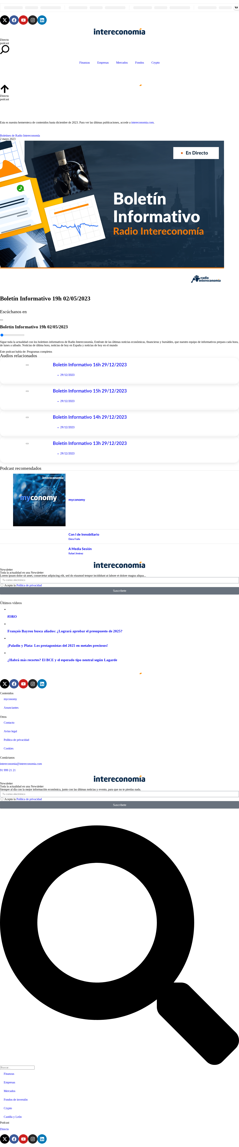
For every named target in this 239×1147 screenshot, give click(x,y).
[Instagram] (32, 20)
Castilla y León (13, 1116)
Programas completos (39, 351)
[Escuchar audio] (1, 318)
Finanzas (84, 62)
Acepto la (23, 585)
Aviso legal (10, 731)
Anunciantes (11, 707)
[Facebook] (14, 20)
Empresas (103, 62)
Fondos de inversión (16, 1099)
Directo (4, 39)
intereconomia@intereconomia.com (21, 763)
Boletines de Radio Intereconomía (20, 135)
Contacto (9, 722)
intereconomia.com (142, 122)
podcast (4, 43)
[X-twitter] (4, 20)
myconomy (10, 699)
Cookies (8, 748)
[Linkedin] (42, 20)
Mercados (122, 62)
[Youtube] (23, 20)
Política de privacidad (29, 585)
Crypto (155, 62)
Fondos (139, 62)
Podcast (4, 1122)
